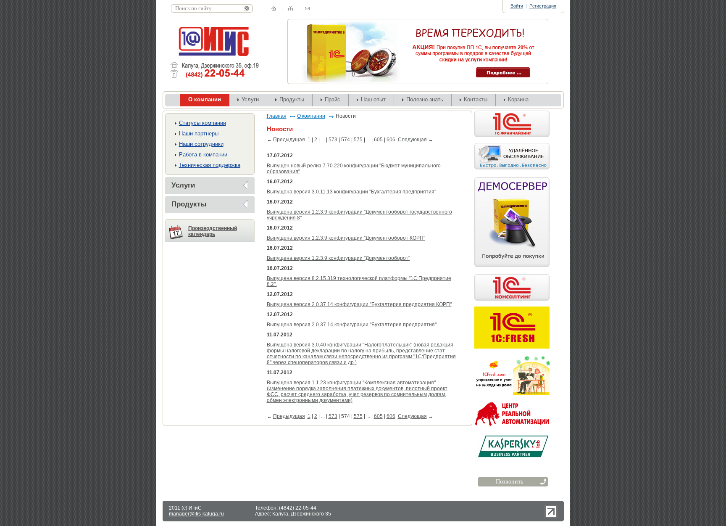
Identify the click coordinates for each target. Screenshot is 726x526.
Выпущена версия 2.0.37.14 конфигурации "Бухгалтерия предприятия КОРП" (359, 304)
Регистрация (542, 5)
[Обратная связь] (307, 8)
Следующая (412, 140)
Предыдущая (289, 140)
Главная (277, 116)
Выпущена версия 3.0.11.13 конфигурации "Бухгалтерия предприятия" (351, 192)
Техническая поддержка (209, 165)
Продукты (291, 99)
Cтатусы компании (202, 123)
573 (333, 140)
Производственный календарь (212, 231)
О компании (311, 116)
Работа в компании (203, 154)
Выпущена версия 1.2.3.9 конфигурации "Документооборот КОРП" (346, 238)
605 (378, 140)
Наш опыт (373, 99)
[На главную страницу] (273, 8)
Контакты (475, 99)
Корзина (518, 99)
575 (358, 140)
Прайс (332, 99)
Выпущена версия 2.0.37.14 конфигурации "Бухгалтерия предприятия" (352, 325)
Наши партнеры (198, 133)
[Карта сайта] (290, 8)
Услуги (250, 99)
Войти (516, 5)
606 (391, 140)
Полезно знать (424, 99)
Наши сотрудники (201, 144)
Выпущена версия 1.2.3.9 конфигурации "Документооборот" (338, 258)
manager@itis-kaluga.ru (196, 514)
